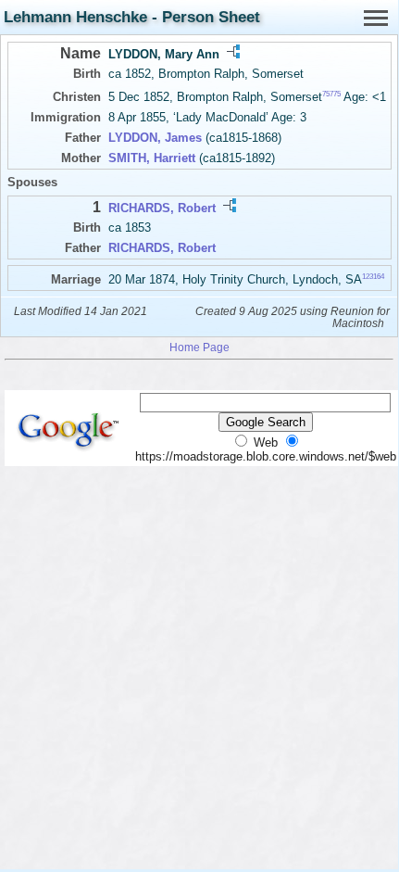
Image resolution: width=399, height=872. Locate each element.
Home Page (199, 347)
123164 (373, 276)
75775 (331, 94)
